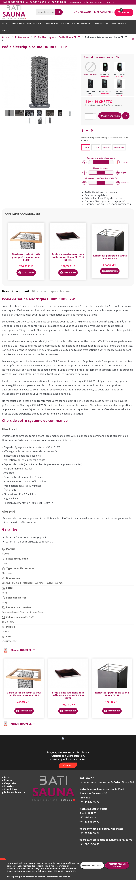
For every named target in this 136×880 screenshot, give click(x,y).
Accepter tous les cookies (117, 865)
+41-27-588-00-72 (56, 2)
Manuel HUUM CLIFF (23, 650)
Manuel (65, 291)
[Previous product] (132, 38)
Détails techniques (45, 291)
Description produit (15, 291)
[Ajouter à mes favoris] (26, 248)
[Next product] (133, 38)
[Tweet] (87, 130)
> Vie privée (9, 783)
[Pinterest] (92, 130)
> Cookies (8, 786)
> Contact (8, 780)
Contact (67, 765)
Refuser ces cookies (92, 865)
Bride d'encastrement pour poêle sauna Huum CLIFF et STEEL (68, 256)
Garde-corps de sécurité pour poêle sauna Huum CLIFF (26, 256)
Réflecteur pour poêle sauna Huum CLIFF (110, 257)
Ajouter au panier (111, 116)
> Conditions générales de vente (13, 791)
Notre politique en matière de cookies (26, 876)
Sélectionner (28, 272)
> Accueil (7, 777)
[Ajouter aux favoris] (125, 115)
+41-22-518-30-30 (12, 2)
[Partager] (82, 130)
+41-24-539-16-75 (34, 2)
